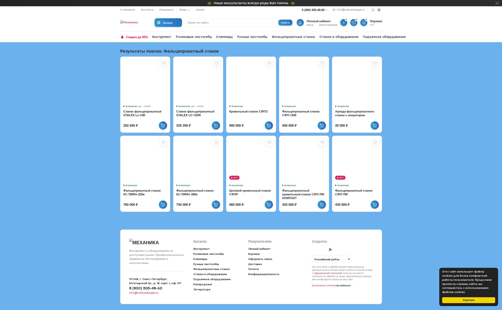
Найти (285, 22)
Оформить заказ (260, 259)
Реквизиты (166, 9)
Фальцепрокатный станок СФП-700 (354, 192)
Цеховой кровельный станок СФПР (250, 192)
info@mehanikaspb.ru (350, 9)
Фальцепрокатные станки (293, 37)
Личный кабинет (259, 248)
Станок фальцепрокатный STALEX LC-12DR (195, 113)
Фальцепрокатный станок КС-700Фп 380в (195, 192)
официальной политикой (328, 273)
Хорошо (469, 300)
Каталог (168, 22)
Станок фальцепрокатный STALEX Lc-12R (142, 113)
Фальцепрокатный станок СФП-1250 (301, 113)
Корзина (254, 253)
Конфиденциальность (263, 274)
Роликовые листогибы (194, 37)
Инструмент (161, 37)
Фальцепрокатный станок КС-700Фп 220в (142, 192)
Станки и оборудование (339, 37)
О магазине (127, 9)
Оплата (253, 269)
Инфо (183, 9)
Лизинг (200, 9)
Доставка (255, 264)
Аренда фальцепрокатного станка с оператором (354, 113)
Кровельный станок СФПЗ (248, 111)
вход (310, 24)
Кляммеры (224, 37)
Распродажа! (202, 284)
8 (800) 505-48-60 (313, 10)
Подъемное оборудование (384, 37)
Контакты (147, 9)
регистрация (328, 24)
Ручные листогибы (252, 37)
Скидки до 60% (137, 37)
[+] (163, 125)
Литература (201, 289)
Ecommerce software (324, 285)
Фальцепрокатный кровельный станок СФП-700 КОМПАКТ (303, 194)
